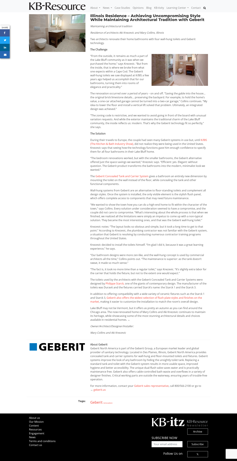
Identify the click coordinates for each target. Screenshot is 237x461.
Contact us (35, 445)
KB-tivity (159, 8)
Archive (197, 431)
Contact (196, 8)
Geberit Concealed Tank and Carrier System (121, 176)
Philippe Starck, (115, 283)
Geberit (96, 402)
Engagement (36, 433)
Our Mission (36, 421)
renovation (108, 403)
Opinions (138, 8)
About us (34, 418)
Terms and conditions (42, 441)
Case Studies (122, 8)
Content (34, 425)
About (94, 8)
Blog (149, 8)
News (106, 8)
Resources (35, 429)
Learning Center (177, 8)
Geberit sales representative (151, 386)
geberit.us (100, 389)
